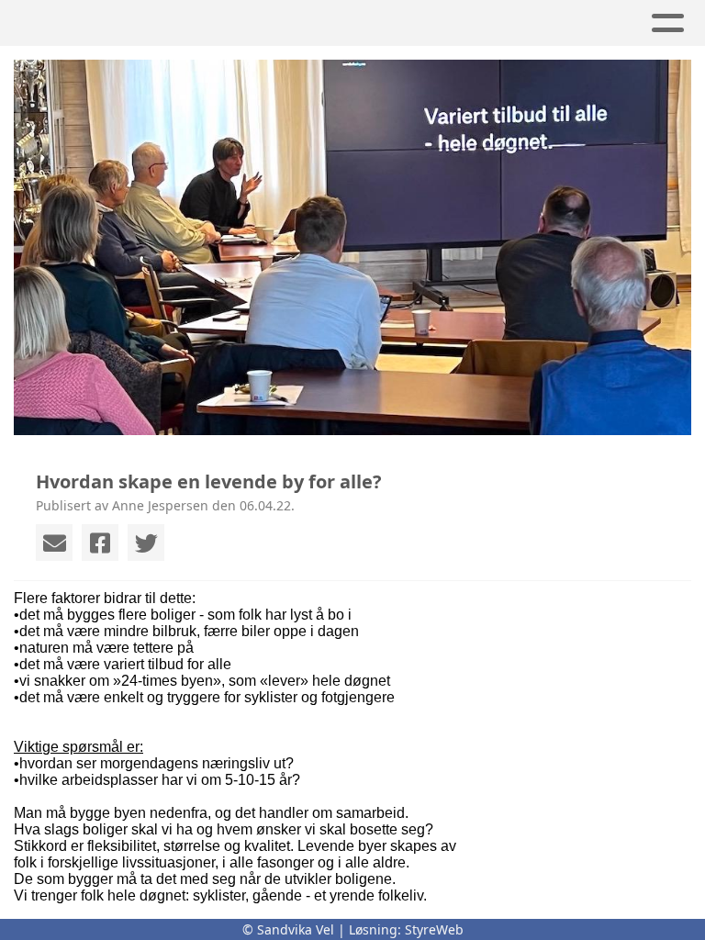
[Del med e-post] (54, 542)
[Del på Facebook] (100, 542)
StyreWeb (434, 929)
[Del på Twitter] (146, 542)
